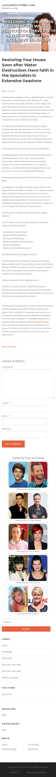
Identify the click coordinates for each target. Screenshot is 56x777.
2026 (4, 715)
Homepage (7, 651)
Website (6, 428)
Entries (33, 744)
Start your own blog (11, 664)
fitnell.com (27, 767)
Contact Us (14, 772)
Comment (7, 367)
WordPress (33, 749)
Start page (7, 658)
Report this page (9, 346)
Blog (4, 729)
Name (6, 403)
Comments (9, 749)
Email (6, 416)
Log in (5, 645)
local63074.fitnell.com (18, 5)
